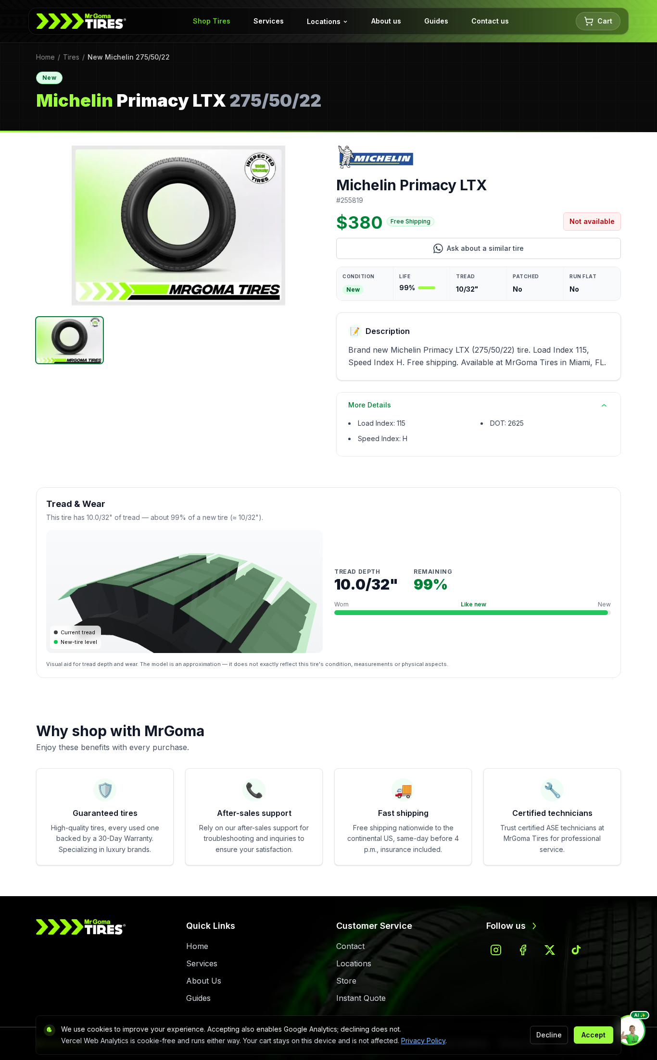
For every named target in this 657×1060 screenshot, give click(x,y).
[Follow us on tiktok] (576, 950)
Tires (71, 57)
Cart (604, 21)
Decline (549, 1035)
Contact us (490, 21)
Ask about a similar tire (521, 250)
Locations (324, 21)
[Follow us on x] (549, 950)
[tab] (69, 340)
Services (268, 21)
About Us (203, 981)
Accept (593, 1035)
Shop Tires (211, 21)
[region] (178, 226)
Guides (436, 21)
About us (386, 21)
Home (45, 57)
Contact (350, 946)
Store (346, 981)
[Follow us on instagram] (495, 950)
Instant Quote (361, 998)
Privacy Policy (423, 1040)
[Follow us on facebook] (522, 950)
